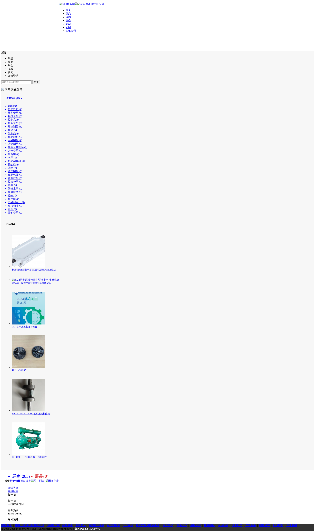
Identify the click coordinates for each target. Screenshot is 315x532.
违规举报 (291, 525)
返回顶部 (13, 519)
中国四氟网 (113, 525)
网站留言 (264, 525)
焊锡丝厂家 (53, 525)
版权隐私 (209, 525)
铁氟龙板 (67, 525)
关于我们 (168, 525)
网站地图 (223, 525)
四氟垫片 (80, 525)
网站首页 (6, 525)
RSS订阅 (278, 525)
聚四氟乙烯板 (96, 525)
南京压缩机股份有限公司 (29, 525)
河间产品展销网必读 (147, 525)
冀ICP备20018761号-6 (87, 528)
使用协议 (195, 525)
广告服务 (250, 525)
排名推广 (237, 525)
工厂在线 (128, 525)
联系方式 (182, 525)
